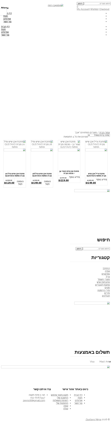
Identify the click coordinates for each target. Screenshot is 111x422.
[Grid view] (52, 135)
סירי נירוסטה (103, 290)
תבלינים (106, 295)
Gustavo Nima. (93, 419)
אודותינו (5, 32)
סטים (107, 287)
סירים (107, 293)
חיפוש (80, 3)
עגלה (65, 408)
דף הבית (5, 26)
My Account (83, 9)
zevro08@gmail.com (34, 400)
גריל (108, 276)
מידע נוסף (74, 177)
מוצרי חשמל (104, 279)
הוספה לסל (20, 183)
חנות (3, 29)
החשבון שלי (62, 397)
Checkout (104, 9)
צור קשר (7, 21)
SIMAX (106, 268)
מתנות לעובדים (102, 284)
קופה (65, 406)
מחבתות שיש (103, 282)
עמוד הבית (104, 132)
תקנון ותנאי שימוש (59, 395)
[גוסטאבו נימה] (55, 5)
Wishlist (94, 9)
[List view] (57, 135)
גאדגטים (106, 274)
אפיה (107, 271)
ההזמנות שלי (62, 403)
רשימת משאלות (60, 400)
